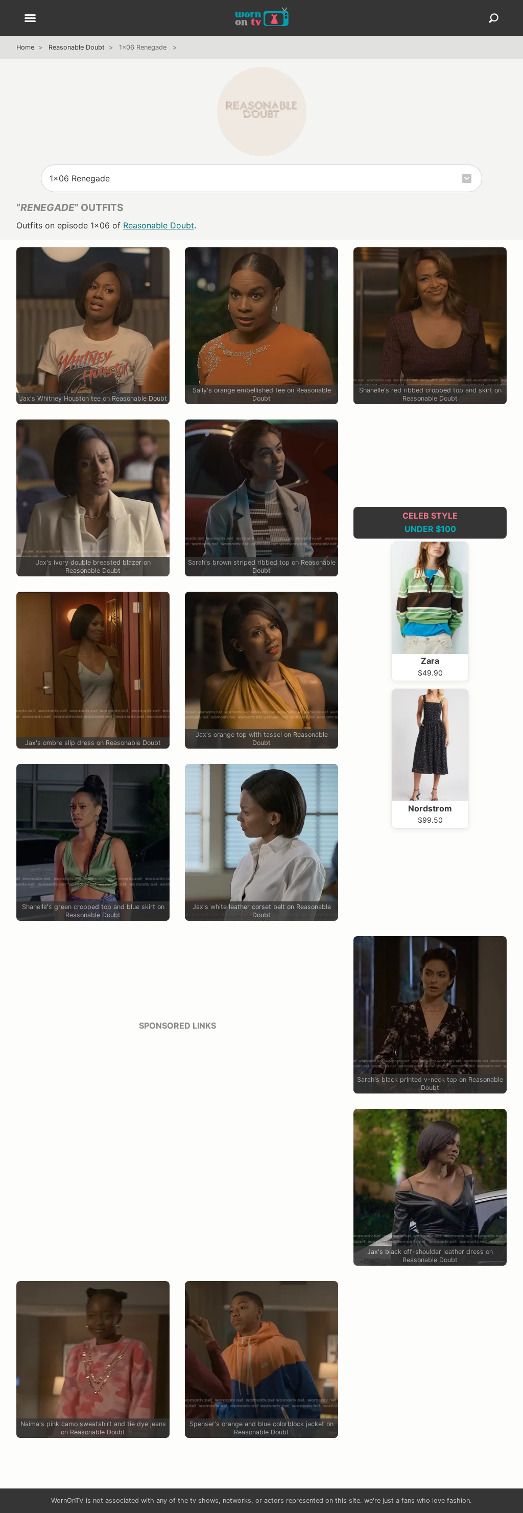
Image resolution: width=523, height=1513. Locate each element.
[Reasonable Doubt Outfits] (262, 111)
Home (25, 47)
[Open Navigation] (30, 19)
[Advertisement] (177, 1111)
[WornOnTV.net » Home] (262, 18)
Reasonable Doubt (77, 47)
